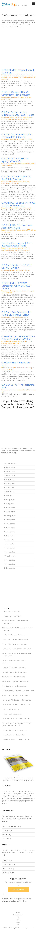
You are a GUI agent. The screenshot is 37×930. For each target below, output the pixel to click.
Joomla (18, 922)
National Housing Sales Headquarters (15, 644)
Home (18, 912)
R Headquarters (9, 536)
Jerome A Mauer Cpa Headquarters (14, 730)
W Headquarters (9, 556)
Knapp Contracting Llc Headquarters (14, 672)
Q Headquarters (9, 532)
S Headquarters (9, 540)
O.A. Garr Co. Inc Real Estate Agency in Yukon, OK (14, 160)
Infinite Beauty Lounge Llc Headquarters (16, 718)
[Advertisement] (18, 48)
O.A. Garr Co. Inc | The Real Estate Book (17, 386)
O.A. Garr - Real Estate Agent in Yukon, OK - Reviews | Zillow (16, 313)
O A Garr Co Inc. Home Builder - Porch (16, 364)
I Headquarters (9, 500)
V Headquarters (9, 552)
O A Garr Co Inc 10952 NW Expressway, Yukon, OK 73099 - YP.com (16, 285)
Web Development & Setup (11, 826)
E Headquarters (9, 483)
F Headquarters (9, 488)
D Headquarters (9, 479)
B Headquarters (9, 471)
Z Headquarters (9, 568)
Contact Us (18, 920)
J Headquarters (9, 504)
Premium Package (8, 868)
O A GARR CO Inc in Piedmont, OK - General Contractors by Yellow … (18, 338)
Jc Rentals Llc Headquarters (11, 709)
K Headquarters (9, 508)
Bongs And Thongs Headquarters (13, 735)
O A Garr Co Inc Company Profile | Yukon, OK (17, 71)
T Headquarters (9, 544)
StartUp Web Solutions (17, 928)
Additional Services (8, 873)
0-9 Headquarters (10, 463)
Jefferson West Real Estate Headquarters (16, 705)
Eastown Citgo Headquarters (12, 616)
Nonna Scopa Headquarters (12, 714)
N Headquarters (9, 520)
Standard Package (8, 864)
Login (18, 924)
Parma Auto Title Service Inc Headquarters (16, 700)
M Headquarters (10, 516)
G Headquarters (9, 492)
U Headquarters (9, 548)
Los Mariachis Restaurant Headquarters (16, 739)
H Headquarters (9, 496)
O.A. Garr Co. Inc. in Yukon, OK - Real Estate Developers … (16, 178)
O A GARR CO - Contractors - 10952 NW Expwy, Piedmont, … (18, 204)
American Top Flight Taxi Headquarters (15, 681)
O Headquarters (9, 524)
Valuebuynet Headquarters (11, 611)
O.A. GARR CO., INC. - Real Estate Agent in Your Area (17, 226)
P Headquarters (9, 528)
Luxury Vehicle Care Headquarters (14, 667)
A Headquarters (9, 467)
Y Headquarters (9, 564)
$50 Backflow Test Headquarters (13, 677)
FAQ (18, 917)
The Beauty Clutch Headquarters (13, 635)
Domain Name (7, 830)
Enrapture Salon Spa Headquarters (14, 686)
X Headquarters (9, 560)
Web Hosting (6, 835)
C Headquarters (9, 475)
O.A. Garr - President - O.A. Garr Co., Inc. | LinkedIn (16, 266)
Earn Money (6, 839)
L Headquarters (9, 512)
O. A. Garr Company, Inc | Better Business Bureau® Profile (17, 244)
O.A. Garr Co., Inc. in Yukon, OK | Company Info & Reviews (17, 135)
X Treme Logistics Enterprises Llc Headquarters (18, 691)
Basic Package (7, 860)
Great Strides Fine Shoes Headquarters (15, 695)
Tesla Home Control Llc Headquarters (15, 639)
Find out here (18, 889)
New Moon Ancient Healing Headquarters (16, 649)
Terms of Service (18, 915)
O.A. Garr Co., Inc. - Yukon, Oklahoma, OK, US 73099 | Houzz (17, 113)
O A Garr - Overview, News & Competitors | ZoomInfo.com (15, 93)
